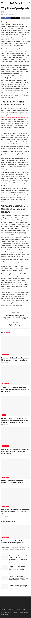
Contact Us (10, 609)
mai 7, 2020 (24, 12)
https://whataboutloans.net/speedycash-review (14, 117)
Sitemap (24, 609)
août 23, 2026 (5, 456)
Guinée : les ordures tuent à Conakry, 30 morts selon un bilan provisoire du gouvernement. (15, 451)
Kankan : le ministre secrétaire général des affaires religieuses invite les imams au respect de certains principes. (14, 420)
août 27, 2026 (5, 362)
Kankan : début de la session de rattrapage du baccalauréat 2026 (12, 482)
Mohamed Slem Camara (12, 12)
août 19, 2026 (5, 516)
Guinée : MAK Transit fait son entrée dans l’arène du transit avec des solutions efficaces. (15, 512)
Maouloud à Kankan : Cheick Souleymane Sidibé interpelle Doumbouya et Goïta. (15, 359)
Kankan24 (17, 609)
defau (4, 414)
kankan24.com (8, 612)
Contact (3, 609)
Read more (6, 552)
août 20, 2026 (5, 485)
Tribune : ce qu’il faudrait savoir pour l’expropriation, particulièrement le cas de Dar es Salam (15, 389)
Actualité (5, 354)
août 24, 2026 (5, 424)
